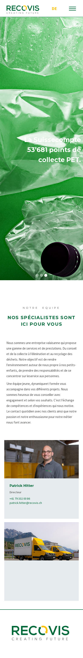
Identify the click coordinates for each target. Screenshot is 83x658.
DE (54, 8)
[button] (37, 275)
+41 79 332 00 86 (20, 498)
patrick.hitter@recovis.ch (26, 503)
